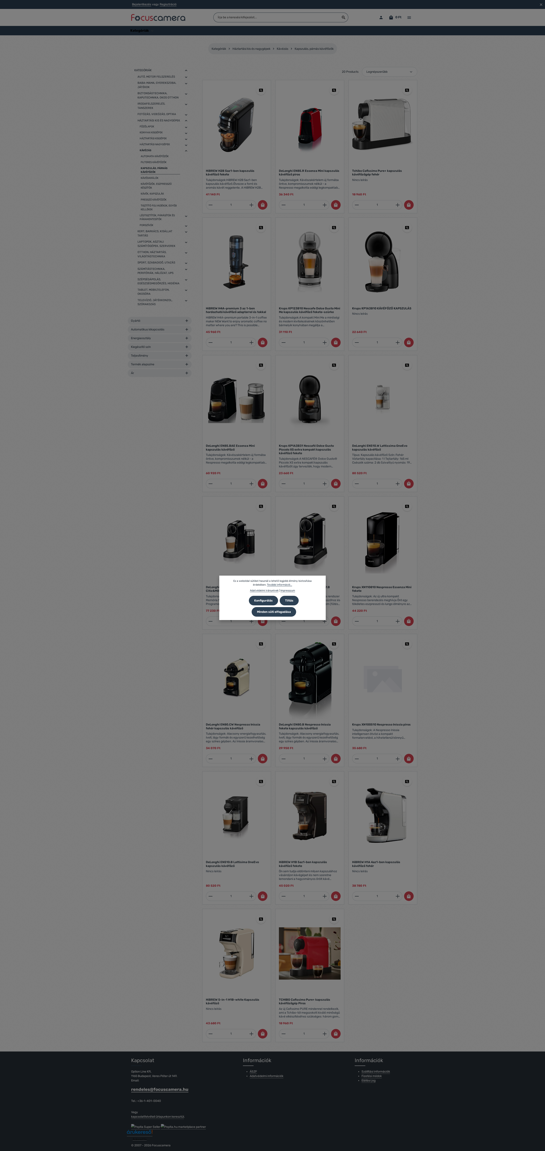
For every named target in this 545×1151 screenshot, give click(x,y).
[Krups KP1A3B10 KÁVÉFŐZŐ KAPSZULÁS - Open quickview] (407, 227)
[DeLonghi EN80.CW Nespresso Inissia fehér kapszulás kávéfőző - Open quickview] (261, 644)
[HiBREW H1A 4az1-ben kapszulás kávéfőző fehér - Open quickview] (407, 781)
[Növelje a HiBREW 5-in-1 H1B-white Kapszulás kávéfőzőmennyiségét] (251, 1034)
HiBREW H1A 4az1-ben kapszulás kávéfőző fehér (376, 864)
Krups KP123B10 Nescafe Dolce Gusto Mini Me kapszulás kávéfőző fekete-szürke (309, 310)
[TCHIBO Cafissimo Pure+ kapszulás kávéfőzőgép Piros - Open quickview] (334, 919)
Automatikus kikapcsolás (147, 329)
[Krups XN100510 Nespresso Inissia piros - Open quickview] (407, 644)
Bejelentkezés (141, 4)
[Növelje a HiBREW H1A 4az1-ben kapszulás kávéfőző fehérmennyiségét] (397, 896)
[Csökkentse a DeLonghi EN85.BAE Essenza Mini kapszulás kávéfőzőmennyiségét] (210, 483)
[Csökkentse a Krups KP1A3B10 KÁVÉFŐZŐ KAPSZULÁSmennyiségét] (356, 342)
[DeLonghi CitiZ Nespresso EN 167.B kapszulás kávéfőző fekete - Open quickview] (334, 506)
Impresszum (287, 590)
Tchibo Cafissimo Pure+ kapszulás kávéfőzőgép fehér (377, 172)
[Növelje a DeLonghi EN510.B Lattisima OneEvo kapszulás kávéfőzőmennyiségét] (251, 896)
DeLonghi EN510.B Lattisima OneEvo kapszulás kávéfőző (232, 864)
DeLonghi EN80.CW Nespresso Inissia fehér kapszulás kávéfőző (233, 726)
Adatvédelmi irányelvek (264, 590)
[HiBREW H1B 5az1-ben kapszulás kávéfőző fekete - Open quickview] (334, 781)
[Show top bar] (409, 17)
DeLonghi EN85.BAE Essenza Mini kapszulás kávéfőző (230, 447)
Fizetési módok (371, 1076)
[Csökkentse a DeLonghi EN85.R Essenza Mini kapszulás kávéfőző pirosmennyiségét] (283, 205)
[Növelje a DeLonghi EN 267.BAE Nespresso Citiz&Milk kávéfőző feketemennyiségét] (251, 621)
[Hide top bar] (541, 4)
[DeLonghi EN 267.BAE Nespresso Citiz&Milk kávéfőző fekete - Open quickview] (261, 506)
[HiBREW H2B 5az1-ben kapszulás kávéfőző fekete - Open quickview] (261, 90)
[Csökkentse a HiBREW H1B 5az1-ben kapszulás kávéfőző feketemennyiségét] (283, 896)
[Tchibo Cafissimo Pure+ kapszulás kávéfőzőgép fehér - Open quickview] (407, 90)
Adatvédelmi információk (266, 1076)
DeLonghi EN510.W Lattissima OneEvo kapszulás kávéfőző (379, 447)
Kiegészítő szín (141, 347)
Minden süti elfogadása (274, 612)
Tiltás (289, 600)
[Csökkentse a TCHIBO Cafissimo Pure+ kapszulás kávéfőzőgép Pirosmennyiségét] (283, 1034)
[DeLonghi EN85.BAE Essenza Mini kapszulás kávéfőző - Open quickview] (261, 365)
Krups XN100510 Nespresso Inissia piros (381, 724)
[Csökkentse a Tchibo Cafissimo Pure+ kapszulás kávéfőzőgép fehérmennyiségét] (356, 205)
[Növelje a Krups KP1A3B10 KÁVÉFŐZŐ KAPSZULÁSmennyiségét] (397, 342)
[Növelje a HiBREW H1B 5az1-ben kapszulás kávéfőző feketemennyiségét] (324, 896)
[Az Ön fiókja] (381, 17)
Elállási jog (368, 1080)
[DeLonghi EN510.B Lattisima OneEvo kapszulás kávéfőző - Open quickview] (261, 781)
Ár (132, 373)
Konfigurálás (263, 600)
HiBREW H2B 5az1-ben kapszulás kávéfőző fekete (230, 172)
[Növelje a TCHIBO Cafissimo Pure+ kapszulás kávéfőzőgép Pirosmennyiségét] (324, 1034)
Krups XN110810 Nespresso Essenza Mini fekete (382, 589)
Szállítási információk (375, 1071)
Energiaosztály (141, 338)
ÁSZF (253, 1071)
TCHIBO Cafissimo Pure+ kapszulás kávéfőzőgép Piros (304, 1001)
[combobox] (276, 17)
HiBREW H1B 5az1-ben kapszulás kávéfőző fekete (303, 864)
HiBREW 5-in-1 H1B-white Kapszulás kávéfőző (232, 1001)
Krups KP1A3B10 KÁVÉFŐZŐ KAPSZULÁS (381, 308)
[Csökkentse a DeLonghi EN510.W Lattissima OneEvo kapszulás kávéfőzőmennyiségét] (356, 483)
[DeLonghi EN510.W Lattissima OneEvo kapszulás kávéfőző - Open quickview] (407, 365)
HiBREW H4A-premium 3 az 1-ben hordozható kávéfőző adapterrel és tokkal (236, 310)
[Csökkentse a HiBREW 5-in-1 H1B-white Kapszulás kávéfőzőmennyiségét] (210, 1034)
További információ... (279, 584)
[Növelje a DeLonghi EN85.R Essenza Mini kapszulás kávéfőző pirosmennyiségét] (324, 205)
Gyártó (135, 321)
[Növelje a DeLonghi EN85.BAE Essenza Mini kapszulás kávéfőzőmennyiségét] (251, 483)
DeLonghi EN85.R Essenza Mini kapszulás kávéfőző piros (309, 172)
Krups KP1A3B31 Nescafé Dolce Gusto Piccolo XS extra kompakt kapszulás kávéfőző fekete (306, 449)
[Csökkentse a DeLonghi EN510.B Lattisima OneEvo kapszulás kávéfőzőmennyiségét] (210, 896)
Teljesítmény (139, 355)
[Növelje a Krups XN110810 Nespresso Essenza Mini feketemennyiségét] (397, 621)
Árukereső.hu (140, 1139)
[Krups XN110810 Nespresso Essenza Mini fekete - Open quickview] (407, 506)
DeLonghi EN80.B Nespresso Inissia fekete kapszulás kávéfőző (305, 726)
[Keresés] (343, 17)
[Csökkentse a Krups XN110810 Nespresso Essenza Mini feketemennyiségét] (356, 621)
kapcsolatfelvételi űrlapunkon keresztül (157, 1116)
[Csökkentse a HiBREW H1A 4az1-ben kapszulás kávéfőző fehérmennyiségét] (356, 896)
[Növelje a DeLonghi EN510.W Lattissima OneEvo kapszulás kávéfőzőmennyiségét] (397, 483)
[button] (186, 70)
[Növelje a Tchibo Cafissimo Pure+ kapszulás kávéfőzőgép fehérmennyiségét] (397, 205)
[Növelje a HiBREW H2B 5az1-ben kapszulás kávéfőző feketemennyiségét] (251, 205)
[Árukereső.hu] (139, 1133)
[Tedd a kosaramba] (262, 205)
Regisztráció (168, 4)
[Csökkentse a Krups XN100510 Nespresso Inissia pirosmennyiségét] (356, 758)
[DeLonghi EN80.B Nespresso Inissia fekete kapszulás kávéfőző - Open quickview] (334, 644)
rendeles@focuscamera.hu (159, 1089)
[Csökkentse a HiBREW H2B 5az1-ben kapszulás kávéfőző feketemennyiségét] (210, 205)
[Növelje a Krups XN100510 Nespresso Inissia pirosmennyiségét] (397, 758)
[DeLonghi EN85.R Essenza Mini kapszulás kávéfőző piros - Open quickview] (334, 90)
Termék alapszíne (142, 364)
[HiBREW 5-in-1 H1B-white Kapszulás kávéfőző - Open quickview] (261, 919)
